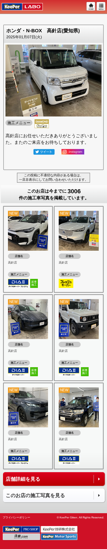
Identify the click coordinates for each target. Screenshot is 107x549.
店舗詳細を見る (23, 479)
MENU (101, 6)
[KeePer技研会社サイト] (59, 529)
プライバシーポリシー (16, 517)
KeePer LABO (20, 7)
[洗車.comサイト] (22, 536)
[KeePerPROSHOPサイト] (22, 529)
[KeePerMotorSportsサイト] (59, 536)
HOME (91, 6)
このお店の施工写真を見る (35, 495)
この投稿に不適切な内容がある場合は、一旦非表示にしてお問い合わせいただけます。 (53, 177)
